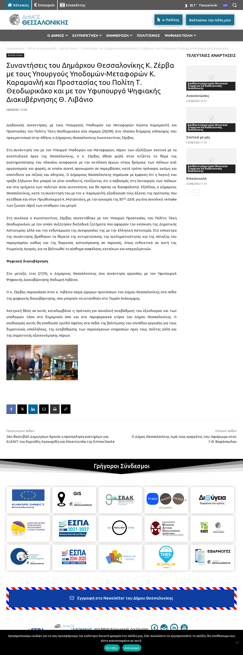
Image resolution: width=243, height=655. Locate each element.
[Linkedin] (33, 409)
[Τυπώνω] (55, 409)
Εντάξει (111, 648)
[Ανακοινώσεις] (211, 78)
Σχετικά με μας (198, 137)
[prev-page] (189, 192)
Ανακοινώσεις (197, 96)
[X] (22, 409)
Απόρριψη (132, 648)
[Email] (44, 409)
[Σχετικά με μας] (211, 119)
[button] (234, 5)
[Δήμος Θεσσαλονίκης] (33, 20)
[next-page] (197, 192)
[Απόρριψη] (237, 642)
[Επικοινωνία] (211, 160)
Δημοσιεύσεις (15, 48)
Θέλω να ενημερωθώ (42, 48)
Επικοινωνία (196, 178)
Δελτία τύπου (69, 48)
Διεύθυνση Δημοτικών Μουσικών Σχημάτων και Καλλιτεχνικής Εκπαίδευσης (208, 86)
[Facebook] (11, 409)
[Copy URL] (65, 409)
